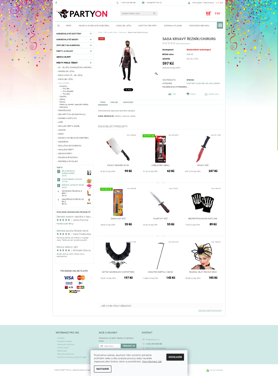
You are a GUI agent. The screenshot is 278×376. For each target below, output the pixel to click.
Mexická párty (65, 153)
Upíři (60, 122)
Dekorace (64, 107)
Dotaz (193, 94)
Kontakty (61, 338)
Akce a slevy (63, 57)
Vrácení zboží (63, 348)
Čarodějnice (64, 110)
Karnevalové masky (67, 39)
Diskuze (114, 102)
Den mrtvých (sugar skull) (72, 114)
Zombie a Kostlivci (67, 118)
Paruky (62, 102)
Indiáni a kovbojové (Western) (94, 26)
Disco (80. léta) (123, 26)
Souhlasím (175, 357)
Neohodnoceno (183, 43)
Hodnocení (128, 102)
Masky (62, 99)
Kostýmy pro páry (147, 26)
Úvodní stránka (58, 25)
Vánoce (62, 130)
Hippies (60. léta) (66, 71)
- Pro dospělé (67, 91)
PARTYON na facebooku (156, 348)
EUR (221, 3)
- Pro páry (66, 94)
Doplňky (63, 96)
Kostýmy (63, 86)
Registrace (209, 3)
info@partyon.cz (153, 339)
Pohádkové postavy (68, 157)
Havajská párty (66, 150)
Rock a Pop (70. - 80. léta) (70, 75)
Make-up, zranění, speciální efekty (74, 104)
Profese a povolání (68, 161)
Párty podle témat (67, 63)
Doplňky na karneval (68, 45)
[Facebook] (56, 2)
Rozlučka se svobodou (70, 146)
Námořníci (63, 142)
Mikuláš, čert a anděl (69, 126)
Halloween (64, 83)
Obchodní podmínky (65, 354)
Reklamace (62, 351)
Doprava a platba (173, 26)
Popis (102, 102)
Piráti (69, 26)
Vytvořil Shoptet (216, 370)
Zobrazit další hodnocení (210, 310)
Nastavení (102, 369)
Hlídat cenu (214, 94)
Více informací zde (152, 361)
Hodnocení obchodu (199, 26)
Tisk (174, 94)
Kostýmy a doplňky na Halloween (203, 83)
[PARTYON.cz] (81, 14)
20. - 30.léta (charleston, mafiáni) (75, 67)
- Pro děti (66, 89)
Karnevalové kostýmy (68, 34)
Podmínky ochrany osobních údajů (72, 357)
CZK (217, 3)
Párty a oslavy (64, 51)
